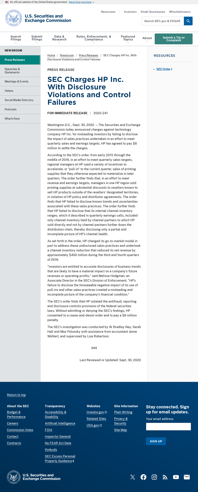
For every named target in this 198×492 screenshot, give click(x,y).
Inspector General (58, 436)
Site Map (120, 430)
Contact (12, 436)
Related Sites (96, 419)
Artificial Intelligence (60, 423)
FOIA (48, 430)
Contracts (14, 443)
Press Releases (88, 55)
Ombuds (51, 450)
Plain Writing (123, 412)
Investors (130, 11)
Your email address (159, 419)
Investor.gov (95, 412)
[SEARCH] (188, 21)
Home (51, 55)
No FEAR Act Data (58, 443)
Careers (12, 423)
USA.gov (93, 425)
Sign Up (156, 441)
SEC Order (163, 69)
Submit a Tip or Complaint (174, 39)
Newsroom (108, 11)
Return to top (16, 395)
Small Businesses (153, 11)
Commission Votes (20, 430)
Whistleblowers (180, 11)
